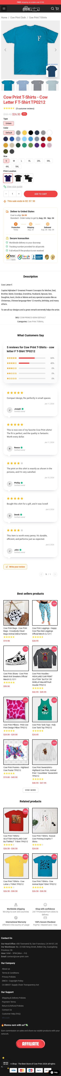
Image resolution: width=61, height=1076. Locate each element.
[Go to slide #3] (37, 85)
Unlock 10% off (5, 1063)
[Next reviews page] (55, 574)
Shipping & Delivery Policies (14, 998)
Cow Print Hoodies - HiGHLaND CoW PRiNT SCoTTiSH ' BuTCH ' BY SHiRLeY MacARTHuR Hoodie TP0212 (42, 679)
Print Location (9, 171)
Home (4, 17)
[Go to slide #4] (52, 85)
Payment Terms (9, 1002)
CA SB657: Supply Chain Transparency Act (20, 985)
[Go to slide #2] (23, 85)
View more (30, 790)
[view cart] (57, 8)
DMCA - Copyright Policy (12, 981)
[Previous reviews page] (41, 574)
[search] (52, 8)
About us (6, 969)
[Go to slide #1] (8, 85)
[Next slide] (55, 50)
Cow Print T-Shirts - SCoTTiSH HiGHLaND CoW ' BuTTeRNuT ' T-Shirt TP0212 (15, 839)
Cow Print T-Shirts (38, 17)
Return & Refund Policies (13, 1006)
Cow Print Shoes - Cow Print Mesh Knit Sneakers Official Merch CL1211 (15, 676)
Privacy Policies (9, 977)
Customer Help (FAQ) (11, 1014)
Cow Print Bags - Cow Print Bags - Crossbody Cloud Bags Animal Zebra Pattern (15, 631)
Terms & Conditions (10, 973)
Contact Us (7, 1010)
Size (5, 156)
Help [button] (56, 1072)
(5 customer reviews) (25, 108)
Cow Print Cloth (18, 17)
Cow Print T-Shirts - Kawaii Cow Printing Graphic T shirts (43, 839)
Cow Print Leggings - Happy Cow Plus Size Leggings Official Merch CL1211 (44, 631)
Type (5, 119)
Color (5, 128)
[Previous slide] (6, 50)
